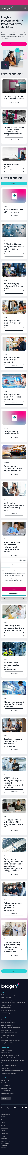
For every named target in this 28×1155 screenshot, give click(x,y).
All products (5, 1080)
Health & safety (6, 997)
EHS (2, 992)
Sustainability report (7, 1093)
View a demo (14, 44)
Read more (14, 215)
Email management (7, 1063)
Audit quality (5, 1068)
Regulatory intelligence (8, 1035)
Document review (6, 1038)
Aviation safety (6, 1005)
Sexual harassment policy (4, 1128)
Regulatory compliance (8, 1073)
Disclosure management (9, 1065)
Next (13, 971)
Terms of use (4, 1111)
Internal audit (5, 1053)
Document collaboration (9, 1058)
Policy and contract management (12, 1070)
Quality (3, 1017)
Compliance (5, 1047)
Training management (8, 1022)
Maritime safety (6, 1008)
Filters (13, 183)
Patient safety (5, 1013)
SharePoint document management (12, 1060)
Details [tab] (14, 565)
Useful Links (4, 1078)
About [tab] (23, 565)
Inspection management (9, 1033)
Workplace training (7, 1043)
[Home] (7, 8)
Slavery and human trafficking (4, 1136)
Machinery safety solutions (9, 1000)
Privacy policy (5, 1108)
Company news (6, 1088)
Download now (14, 102)
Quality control (6, 1030)
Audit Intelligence (6, 1050)
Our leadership (5, 1085)
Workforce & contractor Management (13, 1002)
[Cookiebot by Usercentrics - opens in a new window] (19, 560)
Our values (4, 1083)
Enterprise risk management (10, 1055)
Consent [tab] (5, 565)
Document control (7, 1025)
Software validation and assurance (12, 1040)
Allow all (14, 589)
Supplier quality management (10, 1027)
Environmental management (10, 995)
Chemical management (8, 1010)
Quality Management (8, 1020)
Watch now (14, 170)
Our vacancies (5, 1090)
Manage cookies (13, 593)
